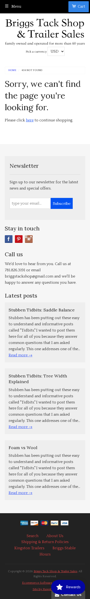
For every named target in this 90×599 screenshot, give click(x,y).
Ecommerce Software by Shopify (45, 582)
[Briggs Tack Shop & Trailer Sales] (45, 30)
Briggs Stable (64, 548)
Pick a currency (37, 51)
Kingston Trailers (29, 548)
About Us (55, 536)
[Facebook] (8, 239)
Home (12, 70)
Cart (81, 6)
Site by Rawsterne (45, 589)
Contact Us (70, 595)
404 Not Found (32, 70)
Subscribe (62, 203)
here (30, 120)
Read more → (20, 355)
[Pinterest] (19, 239)
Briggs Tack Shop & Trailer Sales (55, 571)
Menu (16, 6)
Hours (45, 554)
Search (32, 536)
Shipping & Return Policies (45, 542)
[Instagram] (29, 239)
